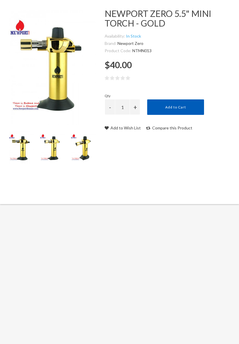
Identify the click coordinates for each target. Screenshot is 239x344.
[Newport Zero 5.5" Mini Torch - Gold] (21, 147)
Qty (107, 96)
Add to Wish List (125, 127)
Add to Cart (175, 107)
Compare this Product (171, 127)
